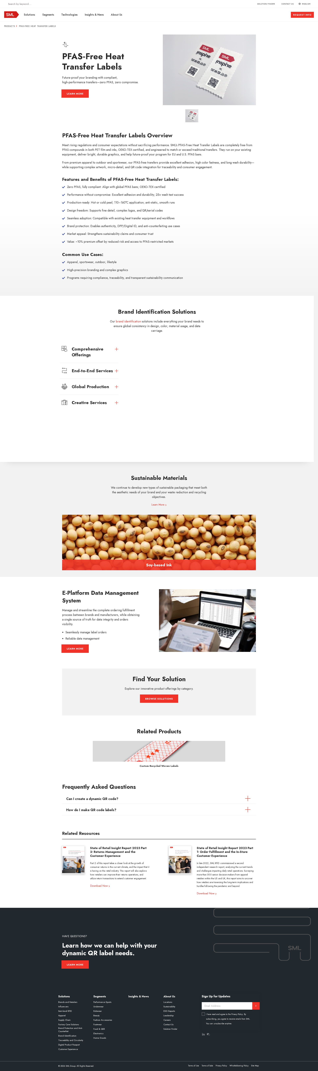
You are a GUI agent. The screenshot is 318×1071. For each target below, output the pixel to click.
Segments (48, 15)
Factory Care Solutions (68, 1024)
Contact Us (288, 3)
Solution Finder (266, 3)
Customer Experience (68, 1049)
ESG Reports (169, 1011)
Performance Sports (102, 1002)
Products (9, 26)
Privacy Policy (237, 1014)
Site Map (255, 1065)
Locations (167, 1002)
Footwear (97, 1024)
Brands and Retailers (67, 1002)
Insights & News (94, 15)
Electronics (98, 1033)
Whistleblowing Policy (239, 1065)
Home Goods (99, 1037)
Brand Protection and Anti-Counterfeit (70, 1030)
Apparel (62, 1015)
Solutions (29, 15)
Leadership (168, 1015)
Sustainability (169, 1006)
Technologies (69, 15)
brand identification (128, 321)
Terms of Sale (207, 1065)
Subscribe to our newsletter (256, 1006)
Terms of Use (193, 1065)
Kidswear (97, 1011)
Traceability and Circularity (70, 1040)
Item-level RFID (65, 1011)
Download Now (99, 886)
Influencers (63, 1006)
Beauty (96, 1015)
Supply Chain (64, 1020)
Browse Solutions (159, 698)
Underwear (98, 1006)
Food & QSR (99, 1029)
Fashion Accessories (102, 1020)
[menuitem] (30, 14)
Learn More (75, 93)
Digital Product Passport (69, 1044)
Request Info (302, 14)
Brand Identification (67, 1035)
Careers (167, 1020)
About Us (116, 15)
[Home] (11, 17)
